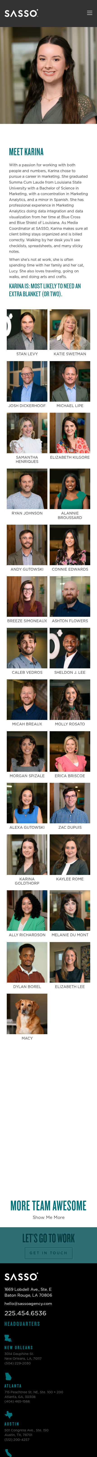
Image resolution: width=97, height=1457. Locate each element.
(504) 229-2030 (18, 1363)
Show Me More (49, 1218)
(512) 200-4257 (17, 1439)
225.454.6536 (25, 1313)
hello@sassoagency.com (28, 1304)
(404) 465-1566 (17, 1401)
